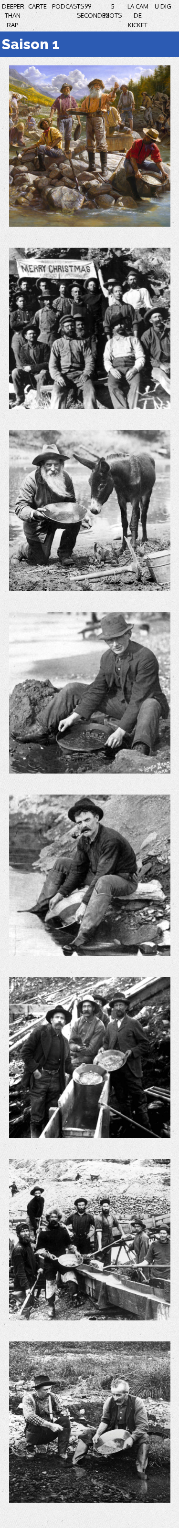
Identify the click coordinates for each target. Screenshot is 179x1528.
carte (37, 6)
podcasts (68, 6)
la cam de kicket (137, 15)
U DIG (163, 6)
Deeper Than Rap (13, 15)
